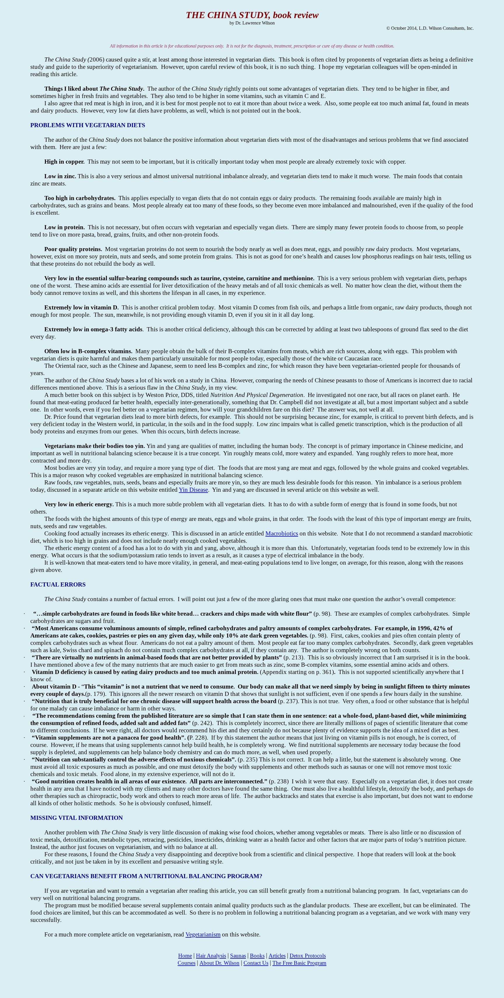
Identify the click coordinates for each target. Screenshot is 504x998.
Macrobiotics (281, 533)
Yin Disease (193, 489)
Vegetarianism (203, 934)
